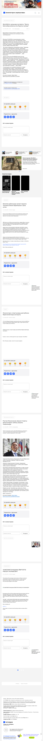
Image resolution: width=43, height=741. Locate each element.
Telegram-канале (8, 83)
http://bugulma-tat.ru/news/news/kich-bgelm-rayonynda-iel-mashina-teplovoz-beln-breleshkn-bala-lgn (14, 245)
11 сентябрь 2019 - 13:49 (7, 28)
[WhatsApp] (13, 117)
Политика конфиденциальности (9, 738)
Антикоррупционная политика (9, 735)
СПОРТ (5, 309)
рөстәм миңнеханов (8, 538)
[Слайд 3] (21, 171)
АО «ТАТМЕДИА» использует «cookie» (10, 736)
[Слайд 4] (22, 171)
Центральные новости (9, 20)
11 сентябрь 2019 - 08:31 (7, 317)
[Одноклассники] (8, 117)
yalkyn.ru (4, 606)
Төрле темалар (24, 683)
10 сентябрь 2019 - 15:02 (7, 574)
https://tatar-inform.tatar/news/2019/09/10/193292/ (11, 496)
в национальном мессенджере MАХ (12, 88)
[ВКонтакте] (5, 117)
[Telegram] (11, 117)
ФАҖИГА (6, 200)
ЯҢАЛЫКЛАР (7, 566)
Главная (17, 683)
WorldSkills (6, 97)
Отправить (25, 134)
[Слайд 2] (20, 171)
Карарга (32, 737)
